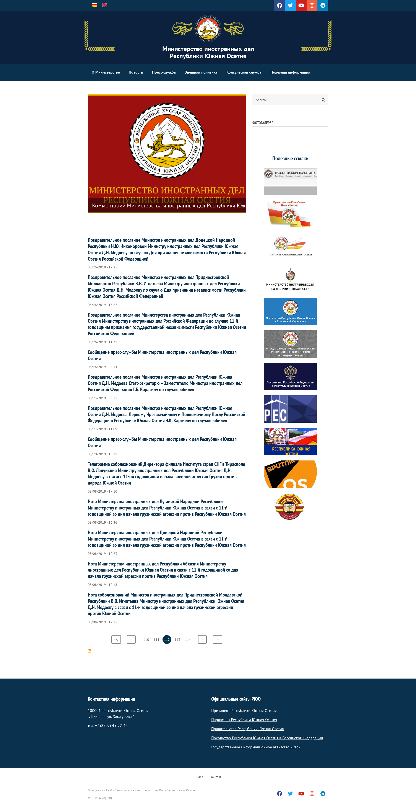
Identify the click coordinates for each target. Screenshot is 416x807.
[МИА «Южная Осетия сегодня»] (290, 441)
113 (178, 639)
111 (157, 639)
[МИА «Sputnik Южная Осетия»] (290, 474)
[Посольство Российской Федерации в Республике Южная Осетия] (290, 376)
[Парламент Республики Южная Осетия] (290, 246)
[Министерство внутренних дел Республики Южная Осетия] (290, 279)
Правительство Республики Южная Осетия (247, 728)
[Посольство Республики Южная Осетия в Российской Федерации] (290, 311)
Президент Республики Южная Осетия (244, 710)
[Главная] (208, 29)
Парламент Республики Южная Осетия (244, 719)
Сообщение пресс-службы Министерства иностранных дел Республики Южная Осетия (162, 355)
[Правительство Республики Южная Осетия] (290, 213)
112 (167, 640)
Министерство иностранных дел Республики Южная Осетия (208, 52)
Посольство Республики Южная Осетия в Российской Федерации (267, 737)
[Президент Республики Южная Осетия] (290, 181)
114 (188, 639)
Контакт (215, 777)
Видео (199, 777)
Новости (136, 72)
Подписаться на (89, 651)
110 (146, 639)
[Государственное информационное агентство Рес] (290, 409)
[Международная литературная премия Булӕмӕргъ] (290, 506)
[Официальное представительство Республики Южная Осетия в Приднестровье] (290, 344)
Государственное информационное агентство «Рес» (255, 747)
